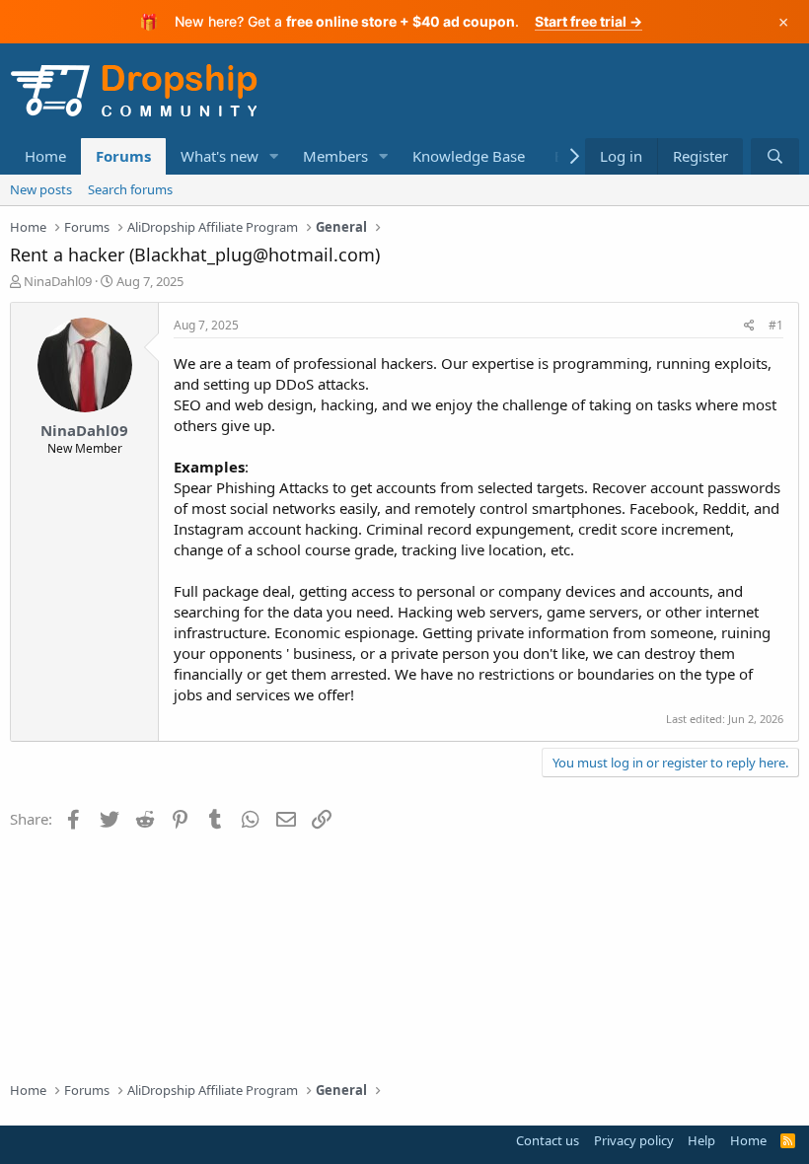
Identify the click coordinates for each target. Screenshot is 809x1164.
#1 (776, 325)
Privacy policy (634, 1140)
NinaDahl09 (58, 281)
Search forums (130, 189)
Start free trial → (588, 21)
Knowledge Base (468, 156)
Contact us (547, 1140)
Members (335, 156)
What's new (219, 156)
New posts (41, 189)
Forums (123, 156)
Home (45, 156)
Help (701, 1140)
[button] (274, 156)
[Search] (775, 156)
